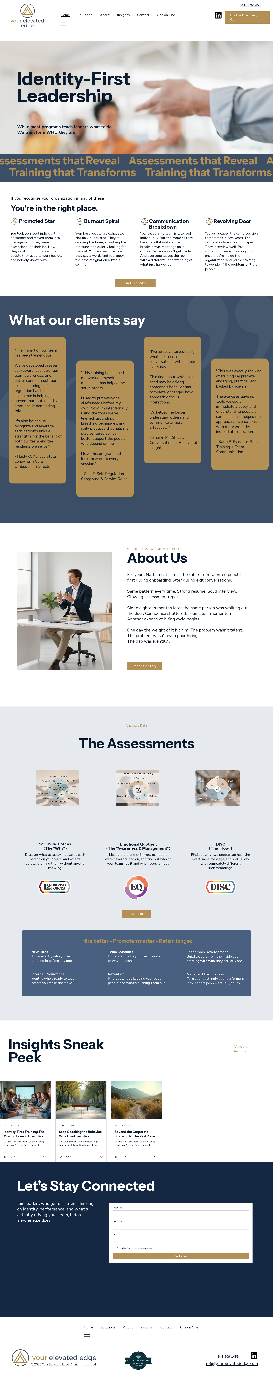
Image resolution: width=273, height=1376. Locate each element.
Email (115, 1234)
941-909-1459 (250, 5)
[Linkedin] (218, 15)
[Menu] (63, 24)
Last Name (117, 1221)
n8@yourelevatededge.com (232, 1363)
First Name (117, 1207)
